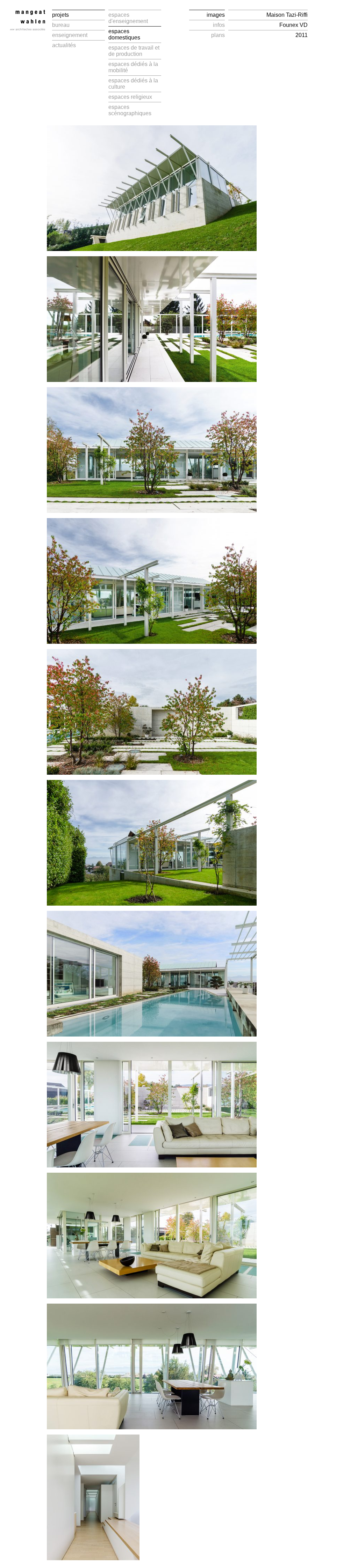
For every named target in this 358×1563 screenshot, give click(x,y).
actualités (64, 45)
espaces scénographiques (129, 110)
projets (60, 15)
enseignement (69, 35)
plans (218, 35)
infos (219, 25)
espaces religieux (130, 97)
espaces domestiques (124, 34)
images (216, 15)
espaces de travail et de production (133, 51)
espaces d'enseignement (128, 18)
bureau (61, 25)
